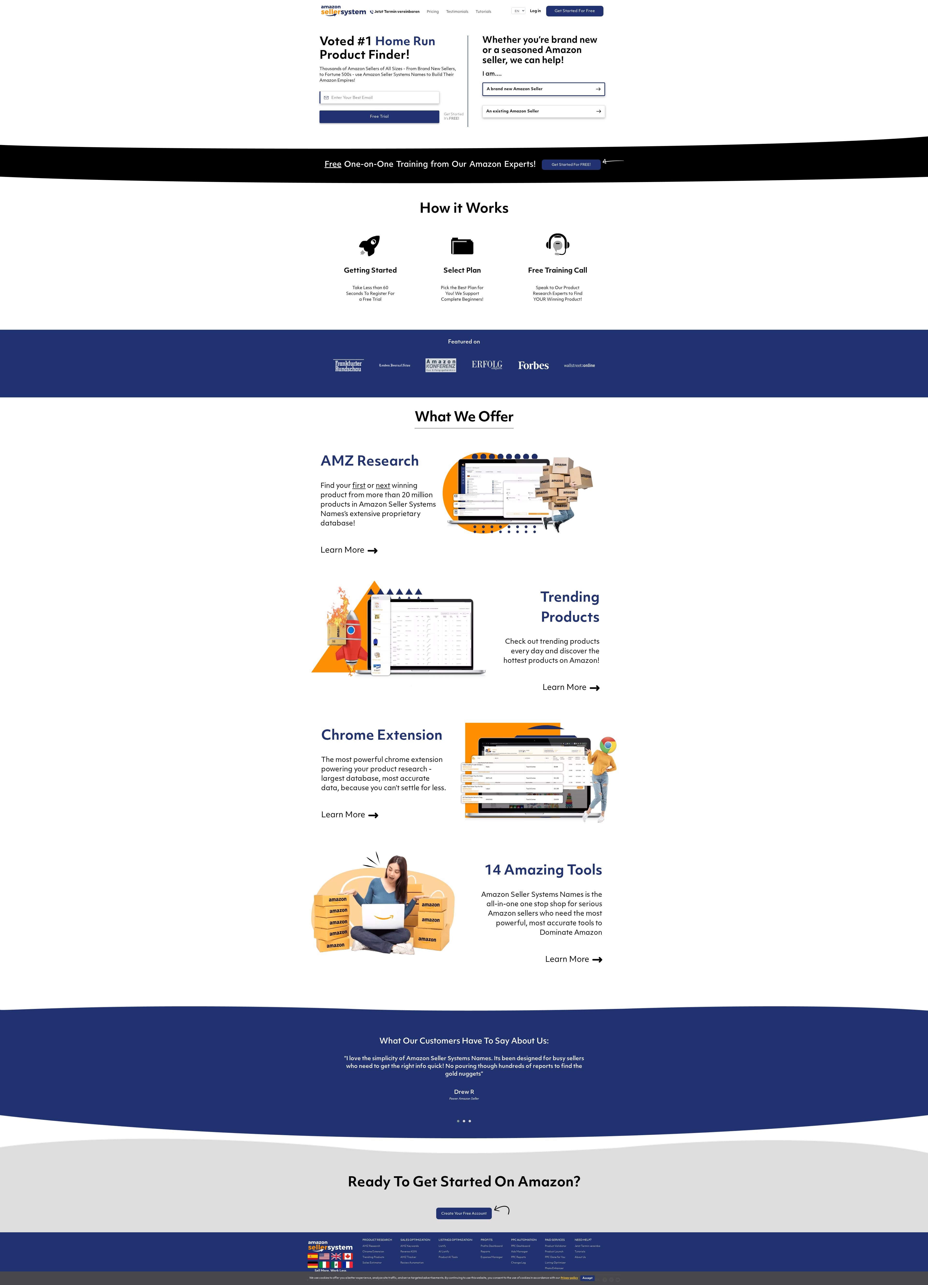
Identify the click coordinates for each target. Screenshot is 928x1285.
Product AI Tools (448, 1257)
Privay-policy (569, 1278)
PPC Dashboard (520, 1246)
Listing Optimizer (555, 1263)
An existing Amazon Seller (512, 111)
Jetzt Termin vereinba (587, 1246)
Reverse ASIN (408, 1251)
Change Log (518, 1263)
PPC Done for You (555, 1257)
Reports (485, 1251)
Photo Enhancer (554, 1268)
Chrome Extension (373, 1251)
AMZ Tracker (408, 1257)
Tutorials (483, 12)
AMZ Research (371, 1246)
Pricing (433, 12)
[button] (458, 1121)
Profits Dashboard (492, 1246)
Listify (442, 1246)
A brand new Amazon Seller (514, 89)
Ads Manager (519, 1251)
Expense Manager (492, 1257)
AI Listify (444, 1251)
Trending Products (373, 1257)
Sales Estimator (372, 1263)
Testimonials (457, 12)
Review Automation (412, 1263)
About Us (580, 1257)
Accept (587, 1278)
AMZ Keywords (409, 1246)
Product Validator (555, 1246)
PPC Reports (518, 1257)
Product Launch (554, 1251)
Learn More (343, 551)
